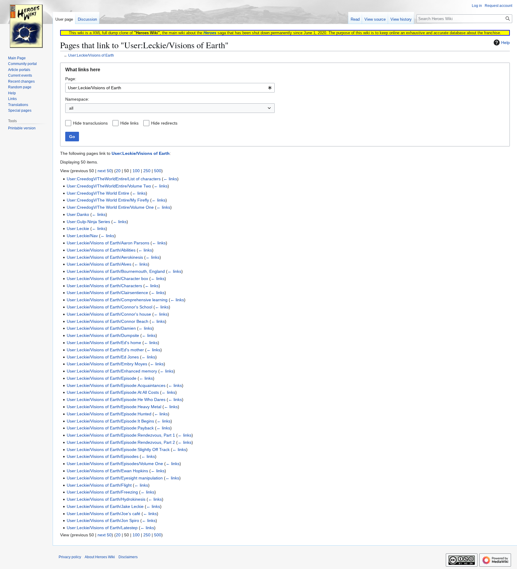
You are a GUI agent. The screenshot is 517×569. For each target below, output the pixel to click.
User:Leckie (78, 228)
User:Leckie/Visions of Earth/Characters (104, 285)
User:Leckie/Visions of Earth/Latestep (102, 527)
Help (505, 42)
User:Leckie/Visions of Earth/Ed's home (104, 342)
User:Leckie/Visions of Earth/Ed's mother (105, 349)
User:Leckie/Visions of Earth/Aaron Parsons (108, 242)
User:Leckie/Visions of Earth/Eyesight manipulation (115, 478)
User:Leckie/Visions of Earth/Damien (101, 328)
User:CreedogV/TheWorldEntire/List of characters (114, 178)
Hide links (129, 123)
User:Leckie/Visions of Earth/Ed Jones (103, 357)
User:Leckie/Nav (82, 235)
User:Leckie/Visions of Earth (91, 55)
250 (146, 170)
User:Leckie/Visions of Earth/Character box (107, 278)
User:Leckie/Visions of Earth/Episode (101, 378)
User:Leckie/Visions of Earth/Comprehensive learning (117, 299)
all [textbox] (71, 108)
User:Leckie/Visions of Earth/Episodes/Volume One (115, 463)
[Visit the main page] (26, 24)
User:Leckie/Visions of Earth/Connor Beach (107, 321)
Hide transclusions (90, 123)
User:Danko (78, 214)
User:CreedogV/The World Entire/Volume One (110, 207)
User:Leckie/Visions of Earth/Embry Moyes (107, 363)
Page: (70, 78)
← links (170, 178)
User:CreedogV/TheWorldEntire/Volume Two (109, 186)
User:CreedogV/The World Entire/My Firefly (108, 200)
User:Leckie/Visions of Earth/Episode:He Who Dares (116, 399)
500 (157, 170)
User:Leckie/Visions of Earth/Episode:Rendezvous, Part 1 (121, 435)
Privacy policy (70, 557)
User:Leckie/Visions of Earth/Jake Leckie (105, 506)
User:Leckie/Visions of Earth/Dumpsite (103, 335)
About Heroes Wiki (100, 557)
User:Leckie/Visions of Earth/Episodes (103, 456)
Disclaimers (128, 557)
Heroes (209, 33)
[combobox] (170, 88)
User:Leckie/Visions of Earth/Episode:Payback (110, 428)
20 (118, 170)
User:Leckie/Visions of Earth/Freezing (102, 492)
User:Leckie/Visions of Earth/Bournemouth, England (116, 271)
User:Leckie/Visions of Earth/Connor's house (109, 314)
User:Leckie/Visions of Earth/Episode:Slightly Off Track (118, 449)
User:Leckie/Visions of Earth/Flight (99, 485)
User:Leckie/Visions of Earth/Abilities (101, 250)
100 (136, 170)
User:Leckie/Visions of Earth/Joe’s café (103, 513)
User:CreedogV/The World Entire (98, 193)
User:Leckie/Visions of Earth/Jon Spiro (103, 520)
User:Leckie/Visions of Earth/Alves (99, 264)
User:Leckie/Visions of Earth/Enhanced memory (112, 371)
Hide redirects (164, 123)
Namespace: (77, 99)
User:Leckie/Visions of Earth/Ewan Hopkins (107, 470)
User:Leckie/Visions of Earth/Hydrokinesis (106, 499)
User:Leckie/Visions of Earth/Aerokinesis (105, 257)
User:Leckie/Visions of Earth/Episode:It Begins (110, 421)
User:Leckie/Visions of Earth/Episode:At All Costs (113, 392)
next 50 (105, 170)
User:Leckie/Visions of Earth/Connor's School (109, 307)
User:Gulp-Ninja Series (88, 221)
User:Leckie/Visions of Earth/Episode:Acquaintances (116, 385)
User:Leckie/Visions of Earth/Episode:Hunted (109, 413)
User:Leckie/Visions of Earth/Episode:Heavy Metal (114, 406)
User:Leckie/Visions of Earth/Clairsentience (107, 292)
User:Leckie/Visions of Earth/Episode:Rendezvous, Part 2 (121, 442)
